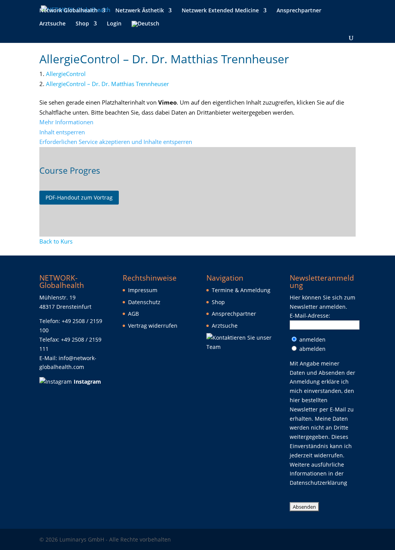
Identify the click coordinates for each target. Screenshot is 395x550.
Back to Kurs (56, 241)
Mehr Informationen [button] (66, 122)
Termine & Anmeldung (241, 290)
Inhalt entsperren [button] (62, 132)
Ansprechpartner (299, 11)
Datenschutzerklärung (318, 482)
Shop (82, 24)
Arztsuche (52, 24)
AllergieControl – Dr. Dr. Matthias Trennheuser (107, 84)
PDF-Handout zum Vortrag (79, 197)
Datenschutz (144, 302)
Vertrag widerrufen (152, 325)
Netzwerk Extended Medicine (220, 11)
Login (114, 24)
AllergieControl (66, 74)
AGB (133, 313)
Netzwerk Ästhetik (139, 11)
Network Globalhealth (68, 11)
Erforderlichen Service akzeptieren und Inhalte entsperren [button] (115, 142)
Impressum (142, 290)
